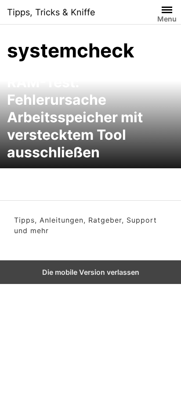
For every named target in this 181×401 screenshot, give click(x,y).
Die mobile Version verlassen (90, 272)
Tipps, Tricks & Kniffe (51, 12)
